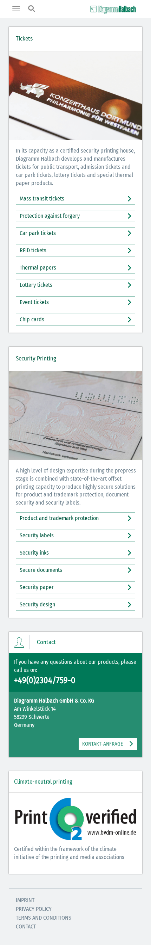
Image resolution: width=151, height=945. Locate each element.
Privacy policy (34, 909)
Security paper (37, 587)
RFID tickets (33, 250)
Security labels (37, 535)
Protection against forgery (50, 215)
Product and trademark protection (59, 518)
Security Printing (36, 358)
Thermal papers (38, 267)
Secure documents (41, 570)
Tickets (24, 38)
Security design (37, 604)
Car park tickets (38, 233)
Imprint (25, 900)
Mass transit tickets (42, 198)
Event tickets (34, 302)
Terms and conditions (43, 917)
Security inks (34, 552)
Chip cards (32, 319)
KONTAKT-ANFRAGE (102, 744)
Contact (26, 926)
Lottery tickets (36, 285)
